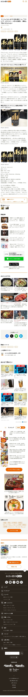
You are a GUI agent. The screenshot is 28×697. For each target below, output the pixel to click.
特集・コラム (7, 617)
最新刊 (5, 648)
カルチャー (5, 624)
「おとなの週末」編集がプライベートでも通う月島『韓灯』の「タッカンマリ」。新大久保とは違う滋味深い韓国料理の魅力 (20, 289)
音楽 (4, 622)
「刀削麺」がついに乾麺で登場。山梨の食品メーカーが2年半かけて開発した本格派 (17, 433)
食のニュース (6, 597)
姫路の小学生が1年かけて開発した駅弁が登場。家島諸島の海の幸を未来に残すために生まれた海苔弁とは (17, 451)
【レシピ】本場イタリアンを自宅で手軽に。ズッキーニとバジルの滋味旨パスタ (7, 289)
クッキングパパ (6, 636)
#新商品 (20, 522)
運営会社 (14, 685)
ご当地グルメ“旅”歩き (17, 302)
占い (4, 619)
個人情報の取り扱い (14, 680)
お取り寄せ (6, 639)
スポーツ (9, 622)
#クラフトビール (10, 31)
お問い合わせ (14, 682)
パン (14, 607)
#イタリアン (12, 526)
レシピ (11, 624)
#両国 (4, 522)
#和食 (9, 522)
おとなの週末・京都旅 (8, 630)
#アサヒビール (3, 31)
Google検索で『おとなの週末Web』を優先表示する (14, 266)
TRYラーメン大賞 (8, 613)
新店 (11, 597)
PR (9, 599)
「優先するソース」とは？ (14, 268)
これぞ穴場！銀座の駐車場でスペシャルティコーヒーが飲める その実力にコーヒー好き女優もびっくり (20, 324)
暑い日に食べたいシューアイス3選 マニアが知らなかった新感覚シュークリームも (7, 307)
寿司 (4, 605)
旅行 (5, 627)
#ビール (16, 31)
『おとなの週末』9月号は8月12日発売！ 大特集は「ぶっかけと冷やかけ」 (18, 547)
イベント (5, 599)
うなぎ (12, 605)
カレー (8, 605)
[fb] (14, 582)
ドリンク (19, 644)
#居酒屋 (5, 526)
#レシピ (23, 526)
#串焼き (24, 524)
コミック (6, 633)
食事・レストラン (8, 602)
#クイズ (5, 524)
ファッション (15, 622)
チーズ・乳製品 (12, 644)
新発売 (11, 16)
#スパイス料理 (17, 524)
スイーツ (14, 610)
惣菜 (11, 642)
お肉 (4, 642)
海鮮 (8, 642)
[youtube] (18, 582)
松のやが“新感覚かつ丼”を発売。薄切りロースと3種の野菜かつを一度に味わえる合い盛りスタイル (17, 439)
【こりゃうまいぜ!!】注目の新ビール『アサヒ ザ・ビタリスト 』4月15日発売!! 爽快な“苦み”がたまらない (13, 21)
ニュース (6, 16)
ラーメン (10, 607)
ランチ (4, 610)
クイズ (8, 619)
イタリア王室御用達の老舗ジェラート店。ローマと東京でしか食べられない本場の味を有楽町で (17, 463)
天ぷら (4, 607)
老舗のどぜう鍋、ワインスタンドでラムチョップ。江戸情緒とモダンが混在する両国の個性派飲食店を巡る (7, 321)
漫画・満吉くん (23, 636)
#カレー (11, 524)
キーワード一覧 (14, 657)
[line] (10, 582)
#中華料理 (14, 522)
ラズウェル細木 (15, 636)
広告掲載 (14, 687)
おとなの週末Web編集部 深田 (6, 29)
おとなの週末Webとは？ (14, 678)
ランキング (6, 590)
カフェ (9, 610)
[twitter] (7, 582)
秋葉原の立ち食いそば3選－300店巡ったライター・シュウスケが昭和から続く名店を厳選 (17, 445)
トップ (5, 587)
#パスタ (18, 526)
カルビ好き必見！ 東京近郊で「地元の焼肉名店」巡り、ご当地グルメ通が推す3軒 (20, 305)
